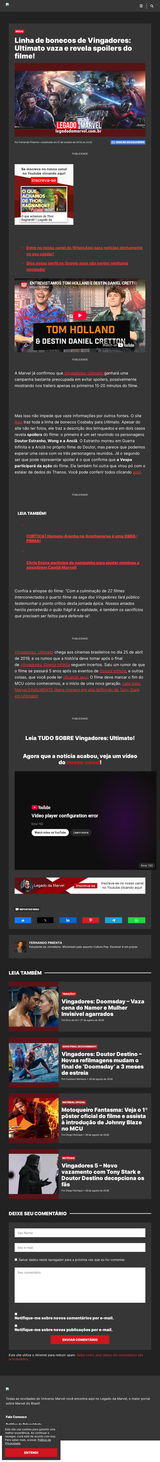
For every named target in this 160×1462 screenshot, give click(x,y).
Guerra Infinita (113, 671)
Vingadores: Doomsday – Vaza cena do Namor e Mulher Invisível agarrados (102, 1007)
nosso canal (83, 762)
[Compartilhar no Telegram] (113, 920)
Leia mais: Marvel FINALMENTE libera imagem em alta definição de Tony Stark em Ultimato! (78, 689)
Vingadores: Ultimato (34, 652)
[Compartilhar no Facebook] (23, 920)
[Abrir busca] (152, 6)
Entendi (31, 1453)
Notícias (68, 1158)
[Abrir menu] (141, 6)
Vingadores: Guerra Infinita (45, 664)
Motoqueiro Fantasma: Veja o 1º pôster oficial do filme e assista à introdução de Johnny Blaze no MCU (104, 1119)
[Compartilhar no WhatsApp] (136, 920)
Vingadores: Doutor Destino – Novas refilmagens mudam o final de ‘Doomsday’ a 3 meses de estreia (102, 1063)
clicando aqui (75, 677)
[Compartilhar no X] (45, 920)
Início (19, 31)
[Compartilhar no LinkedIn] (67, 920)
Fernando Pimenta (45, 943)
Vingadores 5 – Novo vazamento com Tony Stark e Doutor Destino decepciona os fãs (102, 1175)
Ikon (18, 422)
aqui (137, 472)
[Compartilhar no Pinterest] (90, 920)
